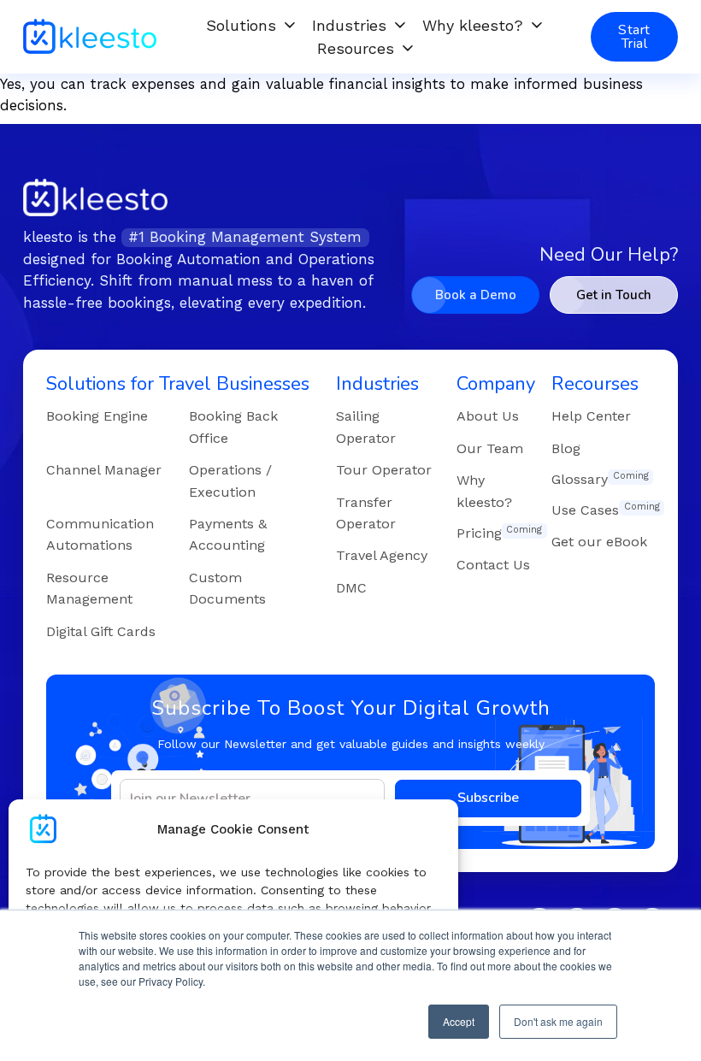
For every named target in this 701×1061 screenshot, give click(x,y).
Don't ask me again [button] (558, 1021)
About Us (488, 416)
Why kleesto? (472, 25)
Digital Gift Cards (101, 631)
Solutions (241, 25)
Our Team (490, 448)
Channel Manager (104, 470)
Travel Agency (381, 555)
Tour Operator (384, 470)
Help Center (591, 416)
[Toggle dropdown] (290, 24)
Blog (565, 448)
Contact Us (493, 565)
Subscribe (488, 797)
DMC (351, 588)
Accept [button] (458, 1021)
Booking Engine (97, 416)
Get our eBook (599, 541)
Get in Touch (613, 295)
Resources (355, 48)
